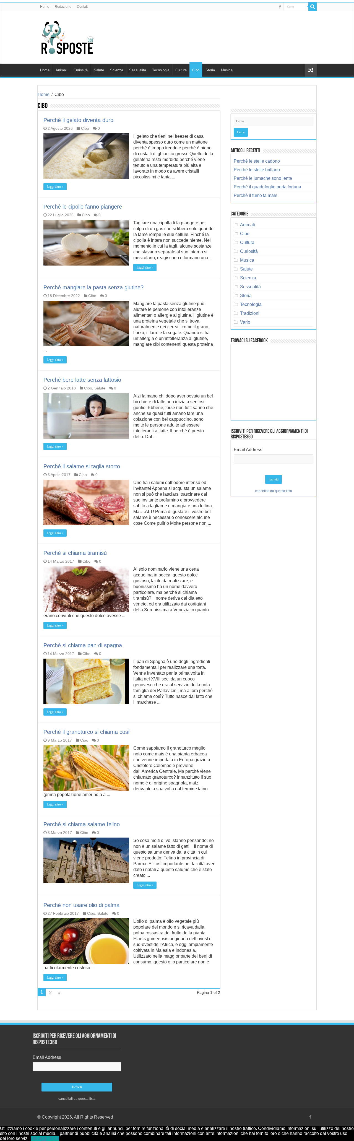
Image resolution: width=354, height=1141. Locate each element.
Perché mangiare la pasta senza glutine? (93, 287)
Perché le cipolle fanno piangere (82, 207)
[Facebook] (280, 7)
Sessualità (137, 70)
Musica (227, 70)
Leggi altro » (55, 187)
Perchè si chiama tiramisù (75, 553)
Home (44, 7)
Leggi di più (47, 1138)
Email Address (248, 449)
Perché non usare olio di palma (81, 905)
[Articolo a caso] (311, 70)
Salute (99, 70)
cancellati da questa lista (273, 491)
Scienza (116, 70)
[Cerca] (312, 6)
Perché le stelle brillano (257, 169)
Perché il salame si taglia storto (81, 466)
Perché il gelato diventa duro (78, 120)
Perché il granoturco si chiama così (86, 732)
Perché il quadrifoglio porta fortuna (267, 186)
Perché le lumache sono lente (263, 178)
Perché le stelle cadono (257, 161)
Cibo (195, 70)
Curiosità (81, 70)
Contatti (82, 7)
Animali (61, 70)
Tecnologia (160, 70)
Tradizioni (249, 313)
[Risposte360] (67, 36)
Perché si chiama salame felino (81, 824)
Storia (210, 70)
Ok (33, 1138)
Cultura (181, 70)
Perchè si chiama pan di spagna (82, 645)
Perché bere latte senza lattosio (82, 380)
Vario (245, 322)
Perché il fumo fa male (255, 195)
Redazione (63, 7)
